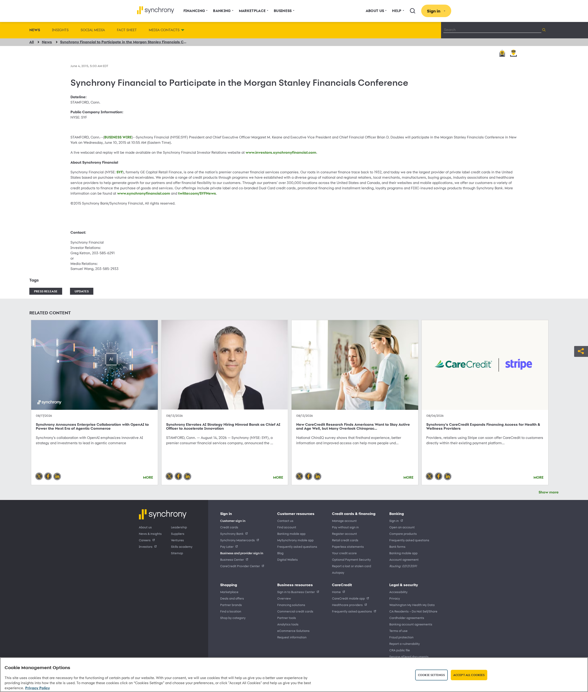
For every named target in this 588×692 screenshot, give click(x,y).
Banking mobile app (291, 534)
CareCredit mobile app (348, 598)
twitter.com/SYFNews (197, 193)
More (148, 477)
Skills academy (181, 546)
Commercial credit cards (295, 611)
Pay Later (227, 546)
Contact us (285, 521)
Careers (145, 540)
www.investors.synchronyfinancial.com (281, 152)
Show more (549, 492)
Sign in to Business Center (296, 592)
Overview (284, 598)
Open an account (402, 527)
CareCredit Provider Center (240, 566)
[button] (581, 350)
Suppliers (177, 534)
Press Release (46, 291)
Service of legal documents (409, 656)
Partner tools (286, 618)
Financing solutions (291, 605)
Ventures (177, 540)
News (34, 30)
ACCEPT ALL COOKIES (469, 675)
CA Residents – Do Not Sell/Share (413, 611)
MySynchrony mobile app (295, 540)
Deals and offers (232, 598)
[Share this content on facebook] (48, 476)
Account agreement (404, 559)
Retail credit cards (345, 540)
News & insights (150, 534)
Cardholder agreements (406, 618)
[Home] (155, 10)
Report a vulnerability (404, 644)
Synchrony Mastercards (237, 540)
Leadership (179, 527)
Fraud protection (401, 637)
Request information (292, 637)
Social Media (93, 30)
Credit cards (229, 527)
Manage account (344, 521)
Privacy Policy (37, 688)
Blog (280, 553)
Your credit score (344, 553)
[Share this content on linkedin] (57, 476)
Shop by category (233, 618)
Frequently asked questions (297, 546)
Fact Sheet (127, 30)
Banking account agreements (410, 624)
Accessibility (398, 592)
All (31, 42)
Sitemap (177, 553)
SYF (119, 172)
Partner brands (231, 605)
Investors (145, 546)
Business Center (232, 559)
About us (145, 527)
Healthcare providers (347, 605)
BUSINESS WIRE (118, 137)
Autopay (338, 572)
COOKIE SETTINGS (431, 675)
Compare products (403, 534)
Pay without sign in (345, 527)
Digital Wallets (287, 559)
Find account (286, 527)
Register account (344, 534)
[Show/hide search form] (412, 11)
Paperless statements (348, 546)
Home (336, 592)
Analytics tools (288, 624)
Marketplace (229, 592)
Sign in (394, 521)
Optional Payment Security (351, 559)
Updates (82, 291)
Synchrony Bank (232, 534)
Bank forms (397, 546)
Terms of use (398, 631)
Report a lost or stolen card (351, 566)
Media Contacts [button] (164, 30)
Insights (60, 30)
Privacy (394, 598)
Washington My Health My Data (412, 605)
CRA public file (399, 650)
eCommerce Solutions (293, 631)
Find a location (230, 611)
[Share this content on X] (39, 476)
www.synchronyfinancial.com (143, 193)
